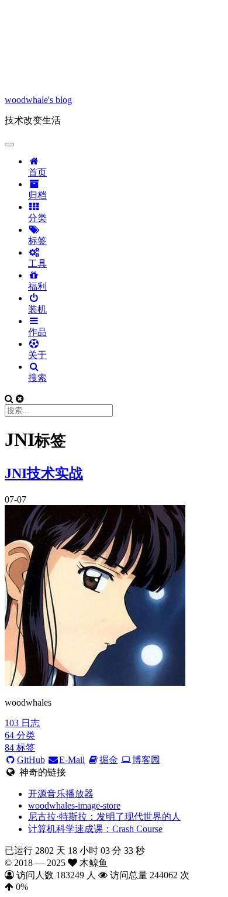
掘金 (108, 760)
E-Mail (72, 760)
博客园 (146, 760)
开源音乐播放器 (61, 794)
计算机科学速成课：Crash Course (95, 829)
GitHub (31, 760)
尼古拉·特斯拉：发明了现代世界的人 (104, 817)
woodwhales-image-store (74, 805)
